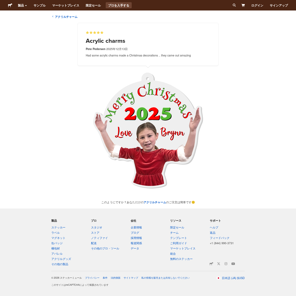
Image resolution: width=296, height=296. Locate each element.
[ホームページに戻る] (10, 5)
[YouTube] (233, 263)
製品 (21, 5)
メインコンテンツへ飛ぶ (3, 3)
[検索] (234, 5)
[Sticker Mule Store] (211, 263)
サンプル (40, 5)
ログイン (257, 5)
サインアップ (279, 5)
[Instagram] (226, 263)
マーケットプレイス (65, 5)
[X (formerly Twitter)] (218, 263)
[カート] (243, 5)
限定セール (93, 5)
